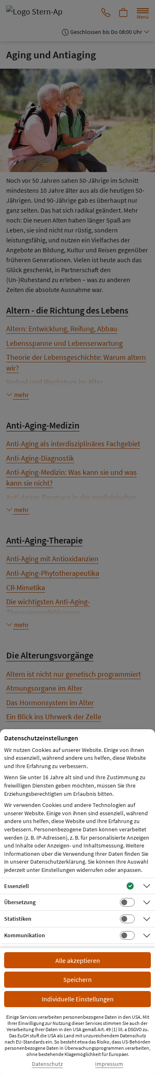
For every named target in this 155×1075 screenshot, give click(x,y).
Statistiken (17, 918)
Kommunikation (24, 935)
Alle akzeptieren (77, 960)
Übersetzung (20, 902)
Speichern (77, 979)
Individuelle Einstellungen (78, 999)
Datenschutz (47, 1064)
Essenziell (16, 886)
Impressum (109, 1064)
